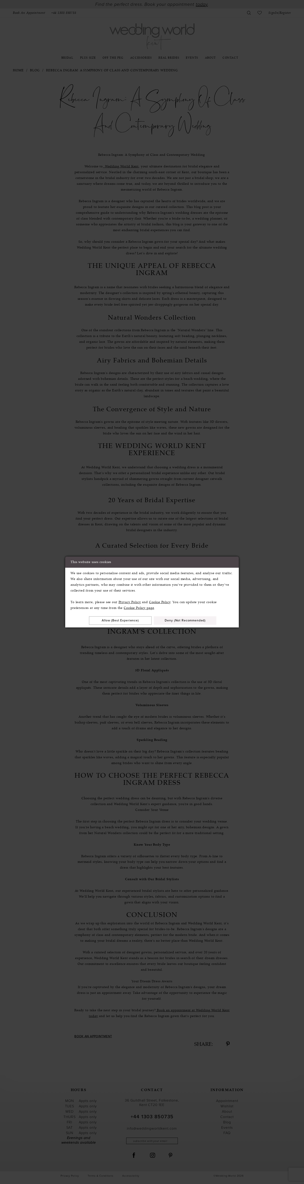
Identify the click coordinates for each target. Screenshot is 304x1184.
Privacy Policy (130, 602)
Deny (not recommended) (185, 620)
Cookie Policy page (139, 607)
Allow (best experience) (120, 620)
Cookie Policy (159, 602)
